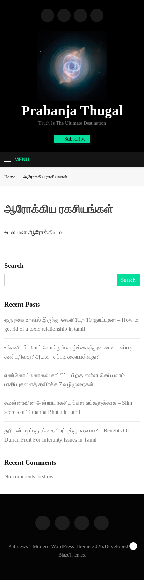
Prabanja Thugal (72, 110)
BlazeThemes (71, 555)
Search (14, 265)
